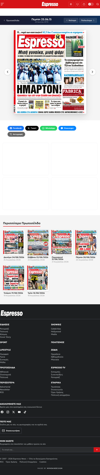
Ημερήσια (55, 354)
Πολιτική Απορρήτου (28, 462)
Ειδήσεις (4, 324)
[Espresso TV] (84, 4)
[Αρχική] (11, 313)
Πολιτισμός (57, 342)
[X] (13, 412)
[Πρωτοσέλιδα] (70, 4)
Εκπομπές (55, 372)
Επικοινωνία (57, 389)
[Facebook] (2, 412)
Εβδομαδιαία (57, 357)
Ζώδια (54, 349)
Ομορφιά (4, 354)
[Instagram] (8, 412)
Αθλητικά (4, 372)
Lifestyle (5, 349)
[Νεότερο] (7, 72)
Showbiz (56, 324)
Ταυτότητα (55, 387)
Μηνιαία (55, 359)
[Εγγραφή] (97, 449)
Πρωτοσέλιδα (7, 367)
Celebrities (56, 328)
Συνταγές (4, 359)
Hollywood (56, 331)
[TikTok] (25, 412)
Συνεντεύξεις (57, 374)
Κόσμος (3, 334)
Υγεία (2, 357)
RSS (2, 392)
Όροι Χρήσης (57, 392)
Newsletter (5, 389)
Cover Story (5, 337)
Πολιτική (4, 331)
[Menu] (2, 4)
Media (54, 334)
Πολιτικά (4, 377)
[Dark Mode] (91, 4)
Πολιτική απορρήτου (60, 395)
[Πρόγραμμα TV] (77, 4)
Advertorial (5, 387)
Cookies (42, 462)
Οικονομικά (5, 374)
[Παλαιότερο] (92, 72)
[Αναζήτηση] (97, 4)
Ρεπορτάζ (4, 328)
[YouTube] (19, 412)
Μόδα (2, 362)
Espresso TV (58, 367)
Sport (3, 342)
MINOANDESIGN (55, 468)
